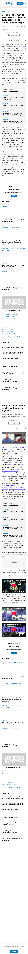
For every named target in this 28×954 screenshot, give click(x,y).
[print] (25, 40)
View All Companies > (14, 336)
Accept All (14, 951)
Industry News (5, 11)
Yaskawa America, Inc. (7, 333)
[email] (18, 40)
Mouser (4, 325)
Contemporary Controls (8, 318)
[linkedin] (11, 40)
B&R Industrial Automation (8, 314)
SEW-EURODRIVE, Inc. (8, 327)
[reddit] (16, 40)
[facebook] (9, 40)
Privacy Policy (22, 947)
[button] (3, 4)
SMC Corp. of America (7, 329)
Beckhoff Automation (7, 316)
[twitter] (14, 40)
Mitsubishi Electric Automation (9, 323)
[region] (14, 949)
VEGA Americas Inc (7, 331)
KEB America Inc (6, 321)
